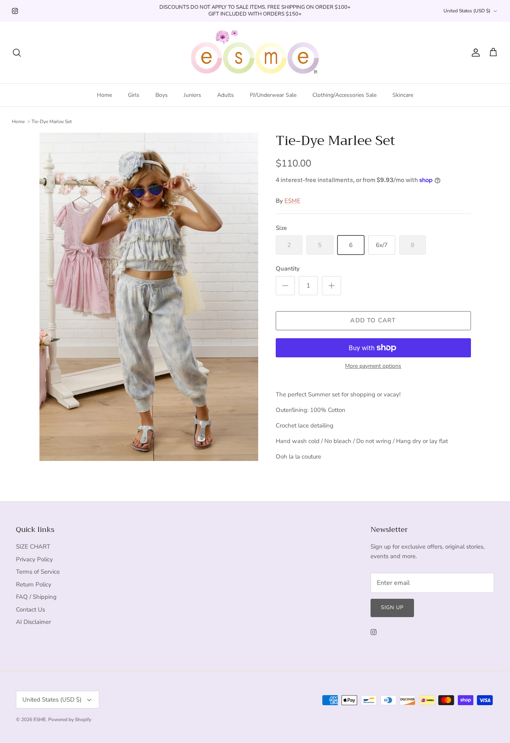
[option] (148, 297)
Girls (133, 95)
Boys (161, 95)
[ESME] (255, 52)
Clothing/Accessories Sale (344, 95)
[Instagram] (15, 11)
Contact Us (30, 610)
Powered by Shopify (69, 719)
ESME (292, 201)
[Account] (474, 52)
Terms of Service (38, 572)
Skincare (402, 95)
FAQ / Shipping (36, 597)
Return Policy (33, 584)
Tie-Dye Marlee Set (51, 121)
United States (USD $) (466, 11)
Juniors (192, 95)
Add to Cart (373, 320)
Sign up (392, 607)
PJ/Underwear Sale (273, 95)
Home (104, 95)
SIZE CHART (33, 547)
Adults (225, 95)
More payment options (373, 366)
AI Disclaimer (33, 622)
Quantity (288, 268)
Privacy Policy (34, 559)
